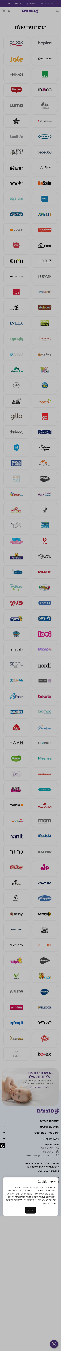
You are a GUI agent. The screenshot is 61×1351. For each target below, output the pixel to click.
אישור (30, 1210)
